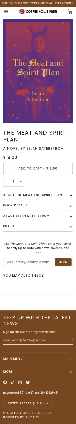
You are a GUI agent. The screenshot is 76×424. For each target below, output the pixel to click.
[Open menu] (9, 12)
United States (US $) (25, 403)
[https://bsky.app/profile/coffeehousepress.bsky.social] (28, 382)
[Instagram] (20, 382)
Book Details (15, 205)
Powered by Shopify (21, 417)
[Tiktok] (12, 382)
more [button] (8, 371)
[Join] (69, 339)
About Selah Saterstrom (26, 216)
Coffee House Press (25, 413)
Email (10, 266)
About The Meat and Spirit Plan (32, 195)
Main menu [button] (13, 358)
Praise (9, 226)
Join (63, 262)
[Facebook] (5, 382)
